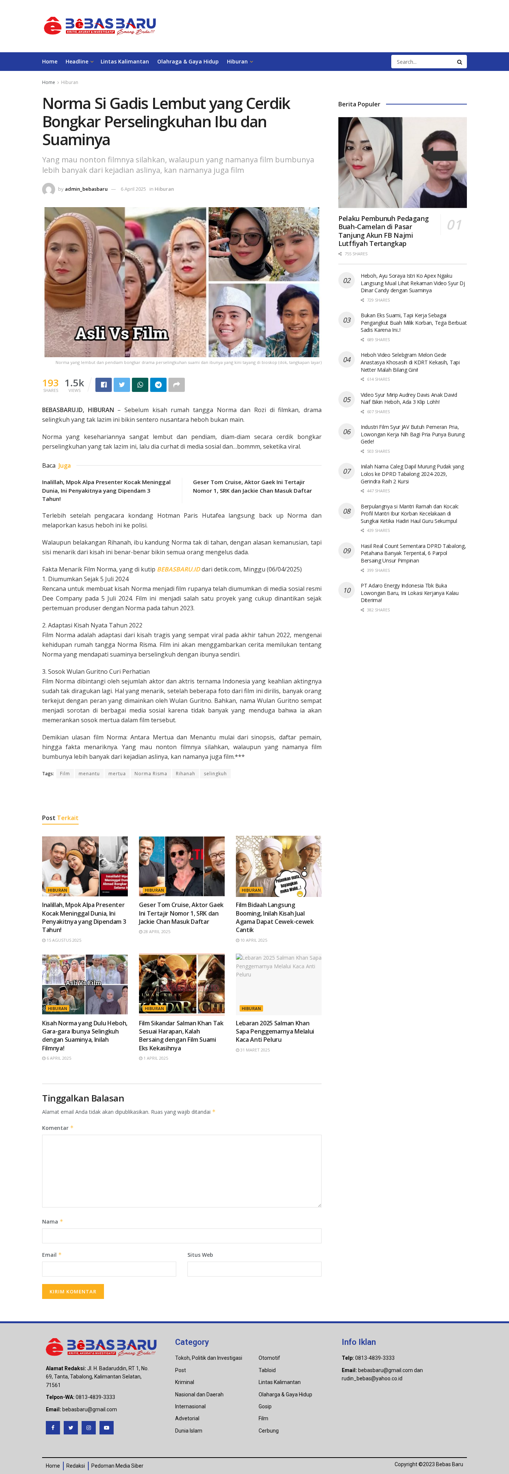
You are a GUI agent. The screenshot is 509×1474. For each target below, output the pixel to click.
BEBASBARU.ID (178, 569)
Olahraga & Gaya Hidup (188, 61)
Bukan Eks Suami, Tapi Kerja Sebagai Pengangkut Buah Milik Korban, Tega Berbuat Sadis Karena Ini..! (414, 322)
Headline (77, 61)
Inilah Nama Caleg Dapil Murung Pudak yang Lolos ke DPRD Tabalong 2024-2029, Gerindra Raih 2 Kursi (412, 473)
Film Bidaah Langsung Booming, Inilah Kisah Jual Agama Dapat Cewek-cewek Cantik (275, 917)
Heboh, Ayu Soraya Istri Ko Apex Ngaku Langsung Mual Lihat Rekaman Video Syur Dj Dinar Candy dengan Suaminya (413, 283)
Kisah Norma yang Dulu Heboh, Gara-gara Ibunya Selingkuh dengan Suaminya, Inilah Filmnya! (84, 1035)
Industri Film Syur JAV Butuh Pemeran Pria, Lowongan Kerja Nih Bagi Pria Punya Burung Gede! (413, 434)
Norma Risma (151, 773)
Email (52, 1254)
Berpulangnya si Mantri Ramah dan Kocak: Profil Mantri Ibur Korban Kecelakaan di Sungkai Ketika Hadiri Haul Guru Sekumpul (410, 513)
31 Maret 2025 (254, 1050)
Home (49, 61)
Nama (52, 1221)
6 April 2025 (133, 189)
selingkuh (215, 773)
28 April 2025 (156, 931)
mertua (117, 773)
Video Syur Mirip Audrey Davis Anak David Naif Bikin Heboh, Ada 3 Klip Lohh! (409, 398)
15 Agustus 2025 (63, 940)
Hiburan (237, 61)
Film (65, 773)
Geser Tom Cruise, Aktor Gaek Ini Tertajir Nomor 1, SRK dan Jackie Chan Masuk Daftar (181, 913)
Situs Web (200, 1254)
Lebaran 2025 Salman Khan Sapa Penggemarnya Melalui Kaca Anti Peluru (275, 1031)
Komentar (58, 1127)
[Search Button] (460, 61)
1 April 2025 (155, 1058)
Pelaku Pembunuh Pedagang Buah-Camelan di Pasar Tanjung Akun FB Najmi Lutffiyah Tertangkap (383, 231)
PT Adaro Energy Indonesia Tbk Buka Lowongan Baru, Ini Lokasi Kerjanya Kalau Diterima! (410, 593)
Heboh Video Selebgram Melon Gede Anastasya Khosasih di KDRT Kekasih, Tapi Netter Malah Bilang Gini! (410, 362)
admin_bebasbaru (86, 189)
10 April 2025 (253, 940)
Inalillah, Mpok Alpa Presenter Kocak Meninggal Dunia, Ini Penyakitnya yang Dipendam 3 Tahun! (106, 490)
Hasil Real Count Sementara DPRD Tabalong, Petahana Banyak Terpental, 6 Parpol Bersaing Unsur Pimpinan (413, 553)
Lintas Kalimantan (125, 61)
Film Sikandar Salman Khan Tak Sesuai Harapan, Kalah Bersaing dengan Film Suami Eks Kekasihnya (181, 1035)
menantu (89, 773)
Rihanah (185, 773)
